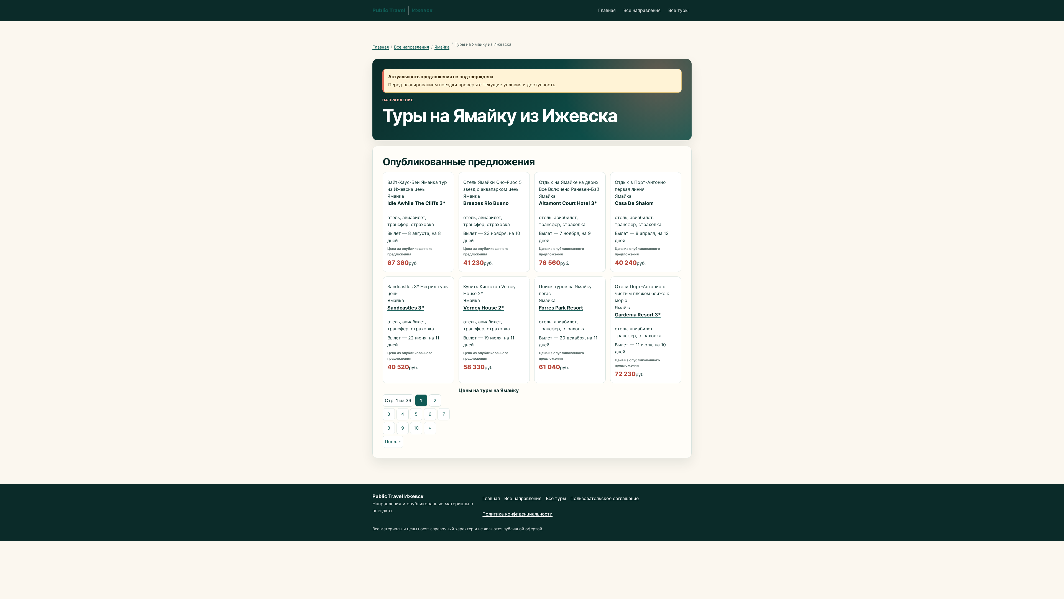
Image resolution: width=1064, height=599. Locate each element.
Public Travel (402, 10)
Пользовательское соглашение (605, 498)
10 (416, 428)
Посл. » (393, 441)
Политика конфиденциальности (517, 514)
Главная (607, 10)
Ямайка (441, 47)
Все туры (678, 10)
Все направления (642, 10)
